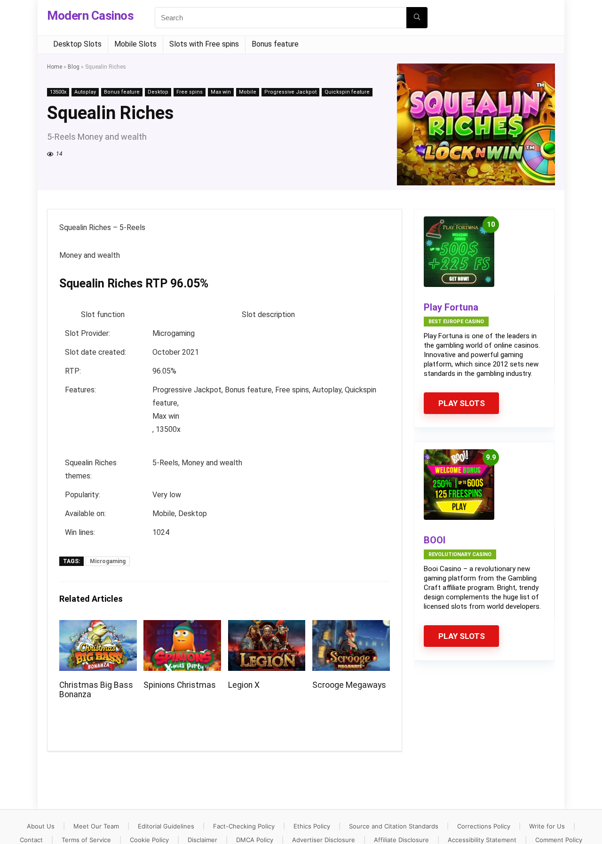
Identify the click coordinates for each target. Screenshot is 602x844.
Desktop (158, 92)
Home (54, 67)
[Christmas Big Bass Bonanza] (98, 626)
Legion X (244, 685)
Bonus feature (275, 44)
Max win (221, 92)
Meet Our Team (96, 826)
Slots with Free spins (204, 44)
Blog (73, 67)
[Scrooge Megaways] (351, 626)
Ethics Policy (311, 826)
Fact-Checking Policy (244, 826)
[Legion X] (267, 626)
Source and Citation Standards (393, 826)
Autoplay (85, 92)
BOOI (434, 540)
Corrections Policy (483, 826)
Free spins (189, 92)
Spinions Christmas (179, 685)
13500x (58, 92)
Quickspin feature (347, 92)
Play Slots (461, 403)
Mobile (247, 92)
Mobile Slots (135, 44)
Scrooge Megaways (349, 685)
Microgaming (108, 561)
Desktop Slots (77, 44)
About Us (41, 826)
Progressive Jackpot (290, 92)
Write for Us (547, 826)
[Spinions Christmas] (182, 626)
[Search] (417, 17)
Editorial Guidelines (166, 826)
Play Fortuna (451, 307)
